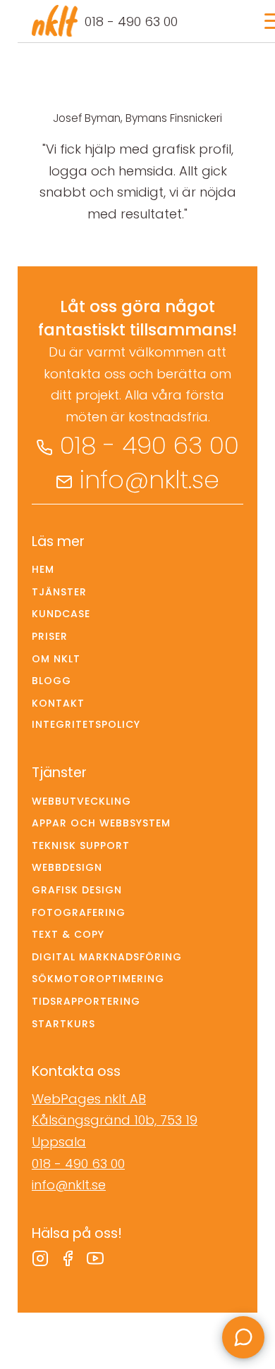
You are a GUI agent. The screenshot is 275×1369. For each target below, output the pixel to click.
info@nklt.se (149, 479)
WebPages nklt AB (89, 1099)
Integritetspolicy (86, 724)
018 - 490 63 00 (131, 21)
